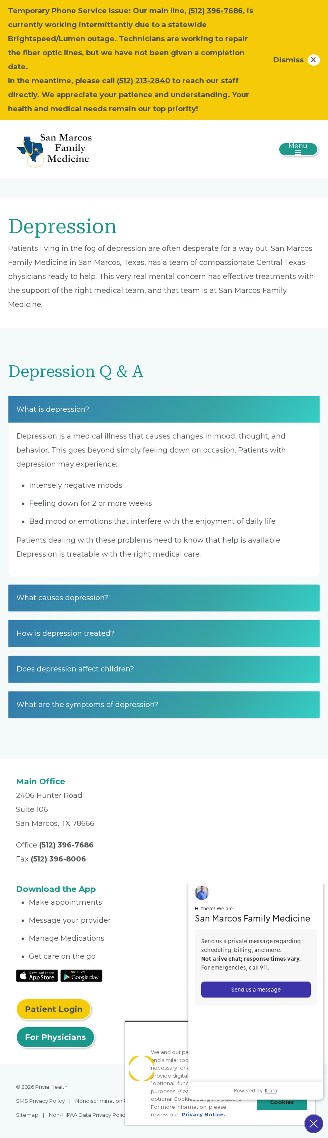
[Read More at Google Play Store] (81, 975)
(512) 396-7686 (215, 10)
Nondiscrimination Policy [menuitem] (107, 1101)
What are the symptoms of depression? (87, 704)
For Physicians (55, 1037)
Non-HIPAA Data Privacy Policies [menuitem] (90, 1115)
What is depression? (52, 409)
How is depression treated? (65, 633)
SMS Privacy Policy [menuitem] (40, 1101)
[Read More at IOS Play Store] (37, 975)
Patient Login (53, 1009)
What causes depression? (62, 597)
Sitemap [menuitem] (27, 1115)
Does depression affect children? (75, 669)
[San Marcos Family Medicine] (54, 148)
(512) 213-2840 (143, 80)
